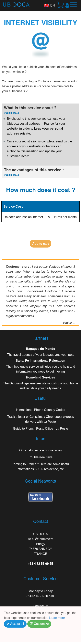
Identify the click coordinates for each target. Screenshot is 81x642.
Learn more (57, 617)
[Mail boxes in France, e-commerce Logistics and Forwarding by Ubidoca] (14, 3)
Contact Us (40, 606)
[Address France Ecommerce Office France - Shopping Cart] (61, 5)
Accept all (17, 623)
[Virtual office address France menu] (75, 6)
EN (52, 5)
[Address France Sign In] (67, 5)
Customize (41, 623)
